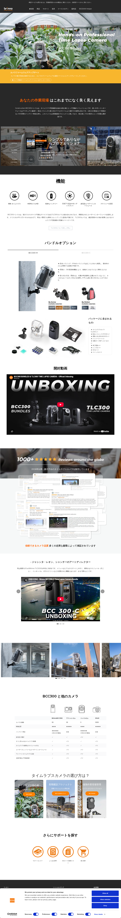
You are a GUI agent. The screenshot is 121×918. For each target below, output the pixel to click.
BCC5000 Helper (85, 9)
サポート (46, 9)
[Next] (117, 146)
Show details (98, 914)
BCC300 (29, 794)
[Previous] (4, 146)
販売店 (74, 9)
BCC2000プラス (60, 793)
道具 (53, 9)
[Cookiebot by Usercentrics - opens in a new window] (12, 914)
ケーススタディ (63, 9)
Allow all (105, 893)
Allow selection (105, 899)
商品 (38, 9)
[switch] (54, 914)
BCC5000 (92, 793)
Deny (105, 905)
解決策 (31, 9)
